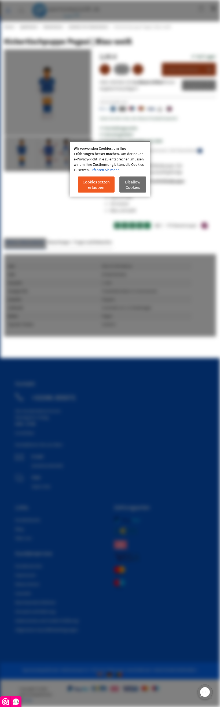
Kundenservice (28, 566)
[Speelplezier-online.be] (119, 674)
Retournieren (27, 584)
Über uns (23, 538)
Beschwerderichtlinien (35, 602)
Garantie (23, 593)
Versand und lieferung (35, 611)
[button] (57, 154)
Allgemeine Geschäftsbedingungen (46, 629)
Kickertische (52, 26)
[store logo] (65, 9)
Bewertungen (59, 242)
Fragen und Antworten (93, 242)
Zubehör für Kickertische (88, 26)
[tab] (25, 243)
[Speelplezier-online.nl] (101, 674)
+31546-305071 (54, 397)
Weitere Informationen (25, 242)
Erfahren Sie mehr (104, 169)
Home (9, 26)
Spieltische (28, 26)
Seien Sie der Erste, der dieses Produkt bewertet (138, 118)
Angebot (195, 85)
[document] (110, 169)
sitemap (25, 700)
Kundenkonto (178, 8)
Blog (19, 529)
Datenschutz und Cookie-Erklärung (46, 620)
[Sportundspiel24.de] (110, 674)
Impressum (25, 575)
